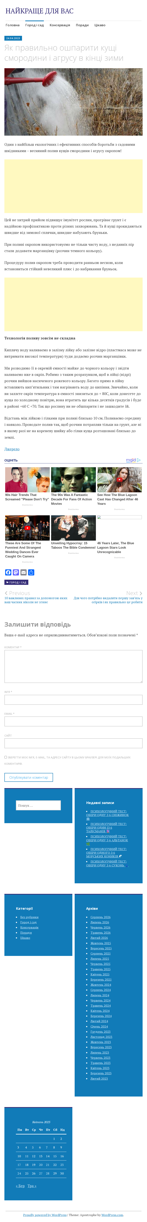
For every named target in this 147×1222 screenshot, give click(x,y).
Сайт (8, 735)
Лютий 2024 (99, 1021)
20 (40, 1165)
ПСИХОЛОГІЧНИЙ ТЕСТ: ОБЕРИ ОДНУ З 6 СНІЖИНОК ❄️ (107, 815)
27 (40, 1173)
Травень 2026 (101, 932)
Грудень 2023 (101, 1031)
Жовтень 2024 (101, 985)
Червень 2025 (100, 964)
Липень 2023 (100, 1052)
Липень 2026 (100, 922)
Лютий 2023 (99, 1078)
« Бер (20, 1185)
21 (47, 1165)
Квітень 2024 (100, 1011)
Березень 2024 (101, 1016)
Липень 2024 (100, 995)
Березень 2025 (101, 979)
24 (19, 1173)
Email (9, 713)
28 (47, 1173)
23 (62, 1165)
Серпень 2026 (101, 917)
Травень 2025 (101, 969)
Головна (13, 25)
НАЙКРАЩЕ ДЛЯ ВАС (40, 10)
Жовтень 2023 (101, 1042)
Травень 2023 (101, 1063)
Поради (82, 25)
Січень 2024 (99, 1026)
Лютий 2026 (99, 938)
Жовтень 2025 (101, 943)
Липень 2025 (100, 958)
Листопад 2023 (101, 1037)
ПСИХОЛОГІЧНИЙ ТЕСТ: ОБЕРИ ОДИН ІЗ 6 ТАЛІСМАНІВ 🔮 (106, 827)
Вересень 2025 (101, 948)
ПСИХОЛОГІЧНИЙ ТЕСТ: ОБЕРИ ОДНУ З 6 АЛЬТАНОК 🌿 (107, 840)
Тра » (32, 1185)
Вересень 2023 (101, 1047)
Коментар (13, 647)
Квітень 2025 (100, 974)
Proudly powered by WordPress (45, 1215)
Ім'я (8, 692)
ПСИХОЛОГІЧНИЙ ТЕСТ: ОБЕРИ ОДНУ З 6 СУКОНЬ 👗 (107, 863)
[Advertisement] (74, 191)
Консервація (60, 25)
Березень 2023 (101, 1073)
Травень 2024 (101, 1005)
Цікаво (99, 25)
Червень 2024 (100, 1000)
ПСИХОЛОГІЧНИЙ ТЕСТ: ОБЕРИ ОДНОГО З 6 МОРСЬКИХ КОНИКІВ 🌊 (106, 852)
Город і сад (34, 25)
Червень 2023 (100, 1058)
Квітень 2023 (100, 1068)
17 (19, 1165)
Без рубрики (29, 917)
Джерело (12, 449)
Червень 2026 (100, 927)
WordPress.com (112, 1215)
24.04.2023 (13, 38)
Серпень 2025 (101, 953)
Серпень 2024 (101, 990)
